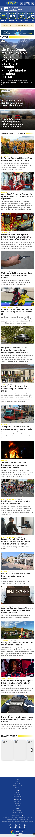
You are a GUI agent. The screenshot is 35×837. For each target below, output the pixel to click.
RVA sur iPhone (17, 810)
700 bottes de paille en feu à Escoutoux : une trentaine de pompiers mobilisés (14, 465)
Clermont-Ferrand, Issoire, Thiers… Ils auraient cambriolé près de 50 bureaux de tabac (17, 610)
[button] (7, 750)
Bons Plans (13, 21)
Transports (4, 192)
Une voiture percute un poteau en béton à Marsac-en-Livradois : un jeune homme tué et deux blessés (16, 236)
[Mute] (30, 9)
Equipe (17, 783)
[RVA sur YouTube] (19, 826)
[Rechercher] (28, 3)
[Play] (2, 9)
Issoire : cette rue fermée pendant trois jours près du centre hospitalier (16, 576)
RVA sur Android (17, 812)
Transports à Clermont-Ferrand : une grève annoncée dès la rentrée (16, 428)
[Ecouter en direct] (25, 3)
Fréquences (17, 787)
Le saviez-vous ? (5, 156)
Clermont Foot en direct (7, 307)
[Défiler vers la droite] (31, 750)
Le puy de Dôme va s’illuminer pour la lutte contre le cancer (17, 643)
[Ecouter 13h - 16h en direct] (17, 32)
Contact (17, 781)
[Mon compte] (32, 3)
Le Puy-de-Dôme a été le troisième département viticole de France (16, 159)
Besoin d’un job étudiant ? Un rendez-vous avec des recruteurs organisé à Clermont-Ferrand (15, 541)
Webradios (29, 21)
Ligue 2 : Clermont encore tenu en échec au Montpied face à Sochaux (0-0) (16, 311)
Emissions (17, 803)
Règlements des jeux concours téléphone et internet (17, 821)
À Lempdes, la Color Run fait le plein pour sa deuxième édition (12, 103)
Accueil (4, 21)
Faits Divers (4, 232)
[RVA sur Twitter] (15, 826)
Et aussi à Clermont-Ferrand (8, 499)
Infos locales (17, 794)
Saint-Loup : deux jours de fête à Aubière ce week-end (15, 502)
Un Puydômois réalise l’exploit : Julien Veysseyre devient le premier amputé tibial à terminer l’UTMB (14, 63)
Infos (22, 21)
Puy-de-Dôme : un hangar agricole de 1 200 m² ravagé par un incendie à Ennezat (12, 123)
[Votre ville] (21, 3)
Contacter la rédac (17, 796)
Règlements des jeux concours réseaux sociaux (17, 818)
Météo (2, 345)
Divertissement (5, 90)
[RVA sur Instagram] (24, 826)
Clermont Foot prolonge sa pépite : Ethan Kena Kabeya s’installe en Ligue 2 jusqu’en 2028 (17, 682)
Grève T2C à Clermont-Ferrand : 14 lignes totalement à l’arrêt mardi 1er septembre (17, 196)
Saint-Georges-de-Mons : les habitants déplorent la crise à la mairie (15, 388)
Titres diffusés (17, 785)
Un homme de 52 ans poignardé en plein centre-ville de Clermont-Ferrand (16, 275)
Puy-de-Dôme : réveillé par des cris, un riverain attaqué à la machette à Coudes (17, 719)
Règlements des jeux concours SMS (17, 819)
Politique (3, 384)
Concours (18, 805)
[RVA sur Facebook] (10, 826)
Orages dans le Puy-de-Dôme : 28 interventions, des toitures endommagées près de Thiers (16, 350)
